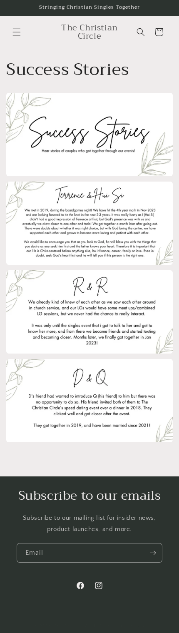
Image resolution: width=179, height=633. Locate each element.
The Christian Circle (76, 625)
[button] (16, 32)
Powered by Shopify (122, 625)
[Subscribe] (153, 553)
